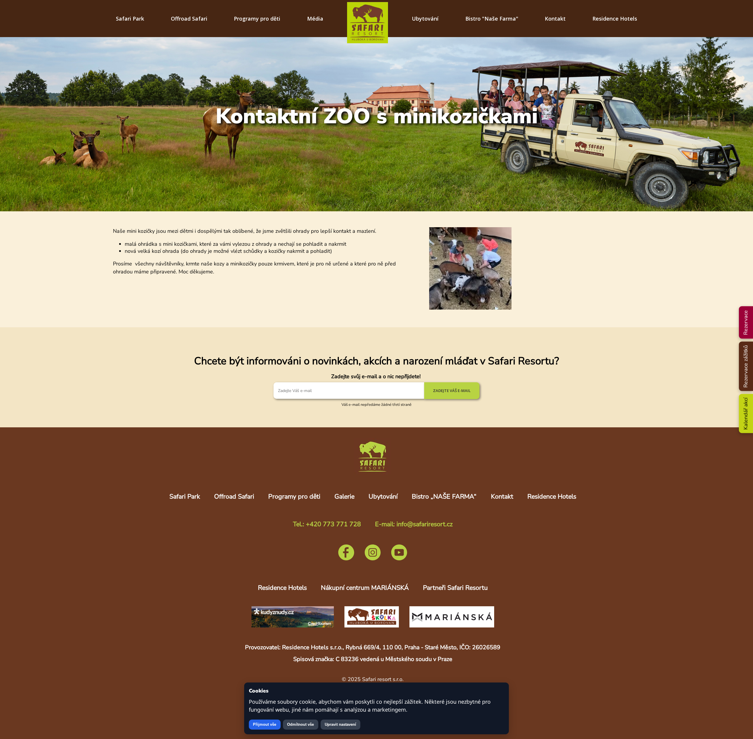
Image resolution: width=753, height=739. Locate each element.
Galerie (344, 496)
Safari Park (130, 18)
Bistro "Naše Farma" (491, 18)
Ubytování (425, 18)
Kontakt (555, 18)
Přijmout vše (264, 724)
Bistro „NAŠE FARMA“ (444, 496)
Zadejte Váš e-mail (452, 390)
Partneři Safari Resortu (455, 587)
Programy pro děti (257, 18)
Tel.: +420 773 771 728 (327, 524)
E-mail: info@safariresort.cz (414, 524)
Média (315, 18)
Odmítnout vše (300, 724)
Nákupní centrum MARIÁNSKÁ (365, 587)
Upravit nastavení (340, 724)
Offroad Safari (189, 18)
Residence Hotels (614, 18)
